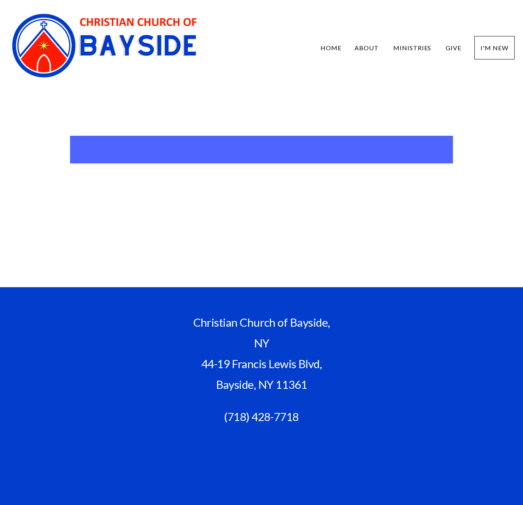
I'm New (494, 47)
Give (453, 47)
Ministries (413, 47)
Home (331, 47)
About (367, 47)
